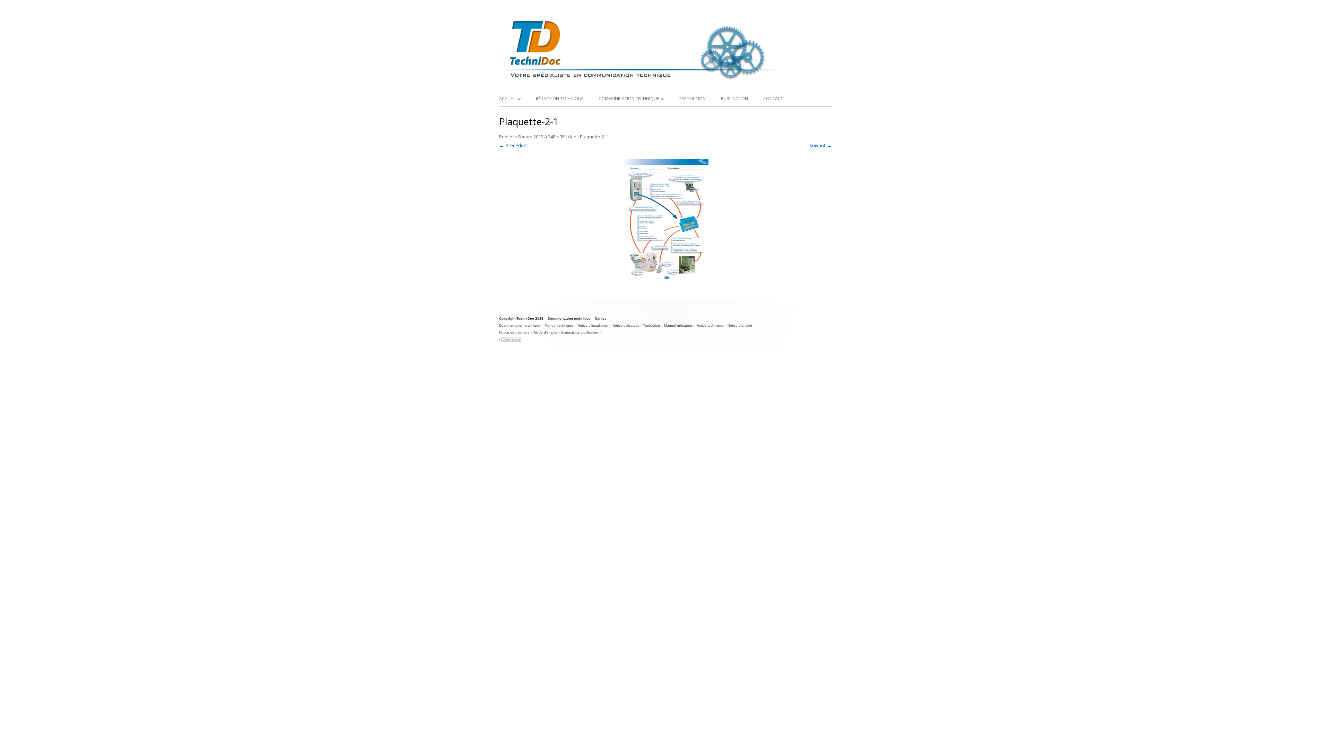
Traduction (692, 99)
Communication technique (629, 99)
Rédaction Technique (559, 99)
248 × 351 (557, 137)
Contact (773, 99)
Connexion (511, 339)
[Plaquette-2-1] (665, 220)
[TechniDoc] (665, 80)
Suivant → (820, 145)
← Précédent (513, 145)
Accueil (507, 99)
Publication (734, 99)
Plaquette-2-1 (594, 137)
